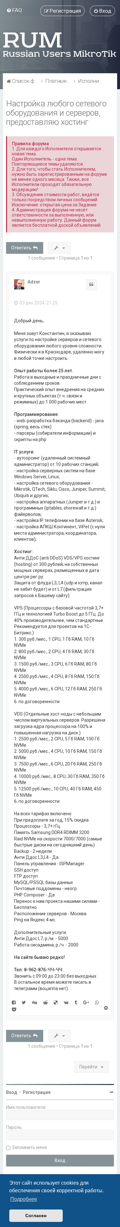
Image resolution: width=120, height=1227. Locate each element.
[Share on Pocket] (14, 1009)
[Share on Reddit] (45, 1002)
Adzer (34, 281)
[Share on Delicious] (55, 1002)
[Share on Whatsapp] (96, 1002)
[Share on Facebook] (13, 1002)
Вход (11, 1092)
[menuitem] (14, 10)
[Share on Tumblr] (76, 1002)
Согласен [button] (35, 1215)
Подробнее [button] (23, 1199)
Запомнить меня (29, 1147)
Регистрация (37, 1092)
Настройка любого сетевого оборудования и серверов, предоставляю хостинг (56, 113)
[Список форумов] (60, 44)
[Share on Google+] (86, 1002)
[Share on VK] (66, 1002)
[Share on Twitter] (23, 1002)
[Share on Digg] (34, 1002)
